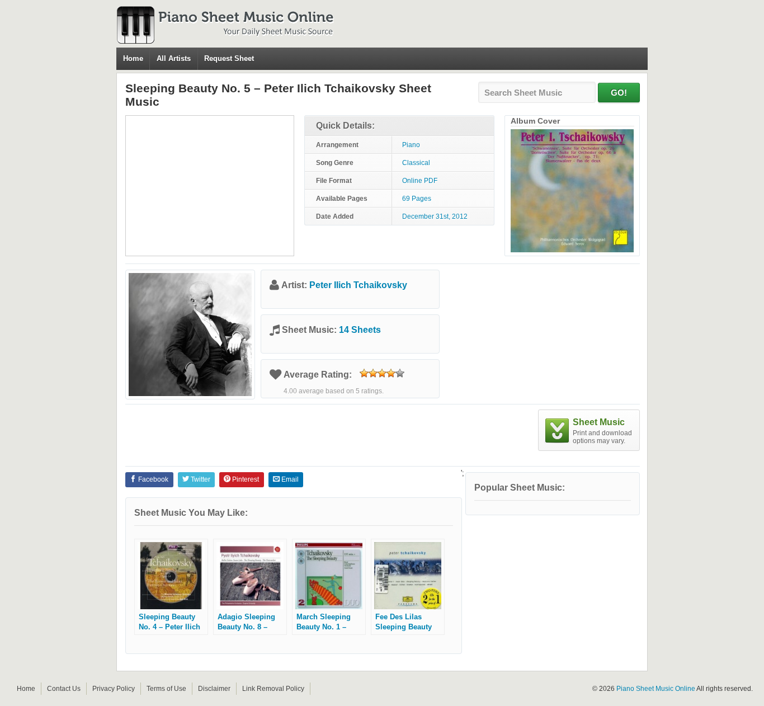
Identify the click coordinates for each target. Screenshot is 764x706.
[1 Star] (364, 373)
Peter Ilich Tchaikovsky (358, 285)
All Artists (174, 58)
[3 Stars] (382, 373)
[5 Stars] (399, 373)
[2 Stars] (373, 373)
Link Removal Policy (273, 689)
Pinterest (244, 479)
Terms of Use (166, 689)
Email (289, 479)
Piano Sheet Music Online (655, 689)
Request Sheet (229, 58)
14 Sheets (360, 330)
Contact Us (64, 689)
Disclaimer (214, 689)
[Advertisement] (210, 186)
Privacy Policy (113, 689)
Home (133, 58)
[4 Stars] (390, 373)
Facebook (152, 479)
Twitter (199, 479)
